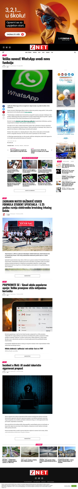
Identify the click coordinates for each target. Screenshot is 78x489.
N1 (7, 67)
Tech (52, 52)
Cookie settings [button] (67, 486)
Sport (43, 52)
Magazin (47, 52)
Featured (17, 145)
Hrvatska (35, 52)
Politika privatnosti (28, 481)
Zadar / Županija (28, 52)
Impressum (43, 481)
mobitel (21, 145)
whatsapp (27, 145)
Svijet (39, 52)
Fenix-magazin (28, 112)
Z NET (8, 214)
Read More (23, 486)
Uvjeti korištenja (36, 481)
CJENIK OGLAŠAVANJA (50, 481)
